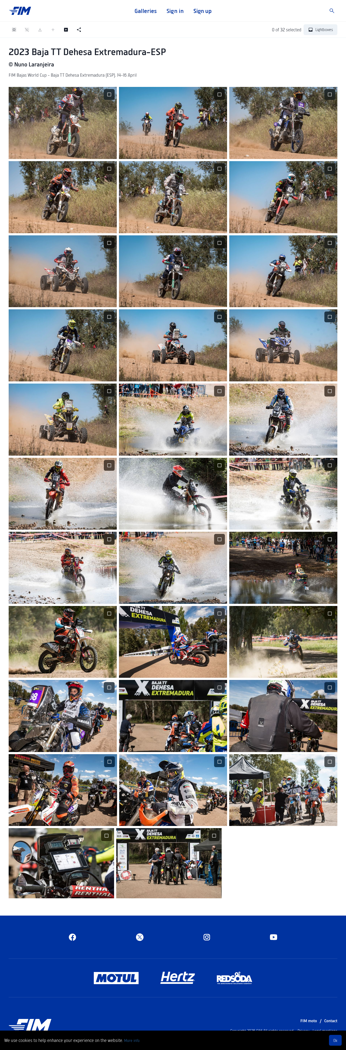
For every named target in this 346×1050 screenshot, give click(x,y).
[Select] (109, 94)
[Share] (79, 29)
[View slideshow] (66, 29)
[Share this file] (62, 151)
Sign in (175, 11)
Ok (335, 1040)
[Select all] (14, 29)
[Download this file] (49, 151)
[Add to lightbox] (53, 29)
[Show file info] (88, 151)
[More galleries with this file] (75, 151)
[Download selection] (40, 29)
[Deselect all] (27, 29)
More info (131, 1040)
